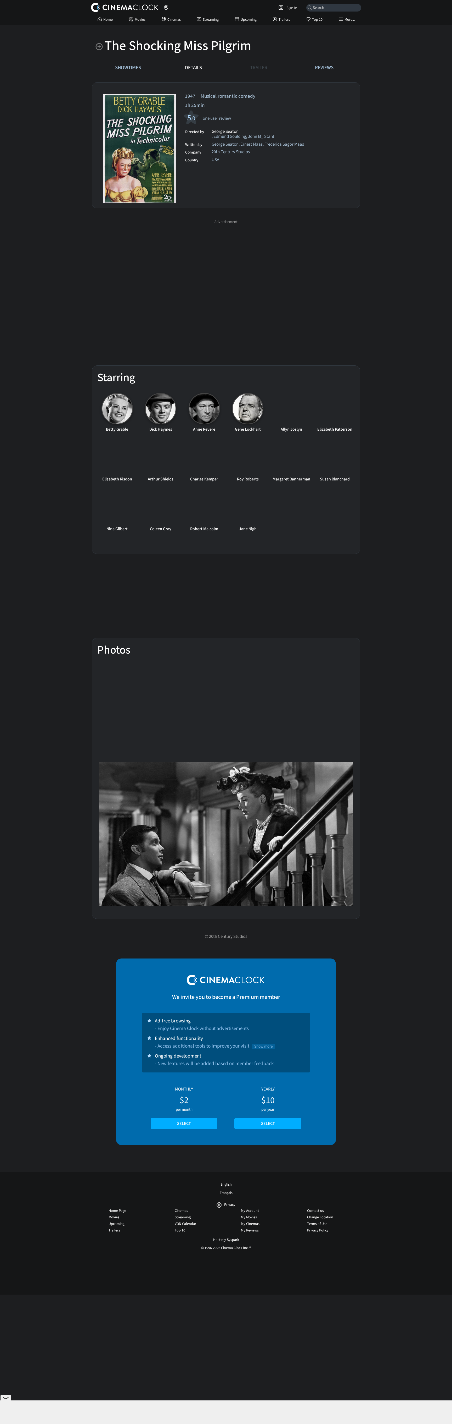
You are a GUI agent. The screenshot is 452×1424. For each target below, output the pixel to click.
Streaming (211, 19)
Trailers (284, 19)
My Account (250, 1210)
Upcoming (249, 19)
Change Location (320, 1217)
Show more (263, 1046)
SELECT (184, 1123)
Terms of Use (317, 1223)
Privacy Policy (318, 1230)
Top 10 (317, 19)
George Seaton (225, 131)
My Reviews (250, 1230)
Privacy (229, 1204)
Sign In (291, 8)
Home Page (117, 1210)
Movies (140, 19)
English (226, 1184)
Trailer (258, 67)
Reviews (324, 67)
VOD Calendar (185, 1223)
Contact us (315, 1210)
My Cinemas (250, 1223)
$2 (184, 1106)
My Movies (249, 1217)
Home (108, 19)
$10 (268, 1106)
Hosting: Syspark (226, 1240)
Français (226, 1193)
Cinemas (174, 19)
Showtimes (128, 67)
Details (193, 67)
